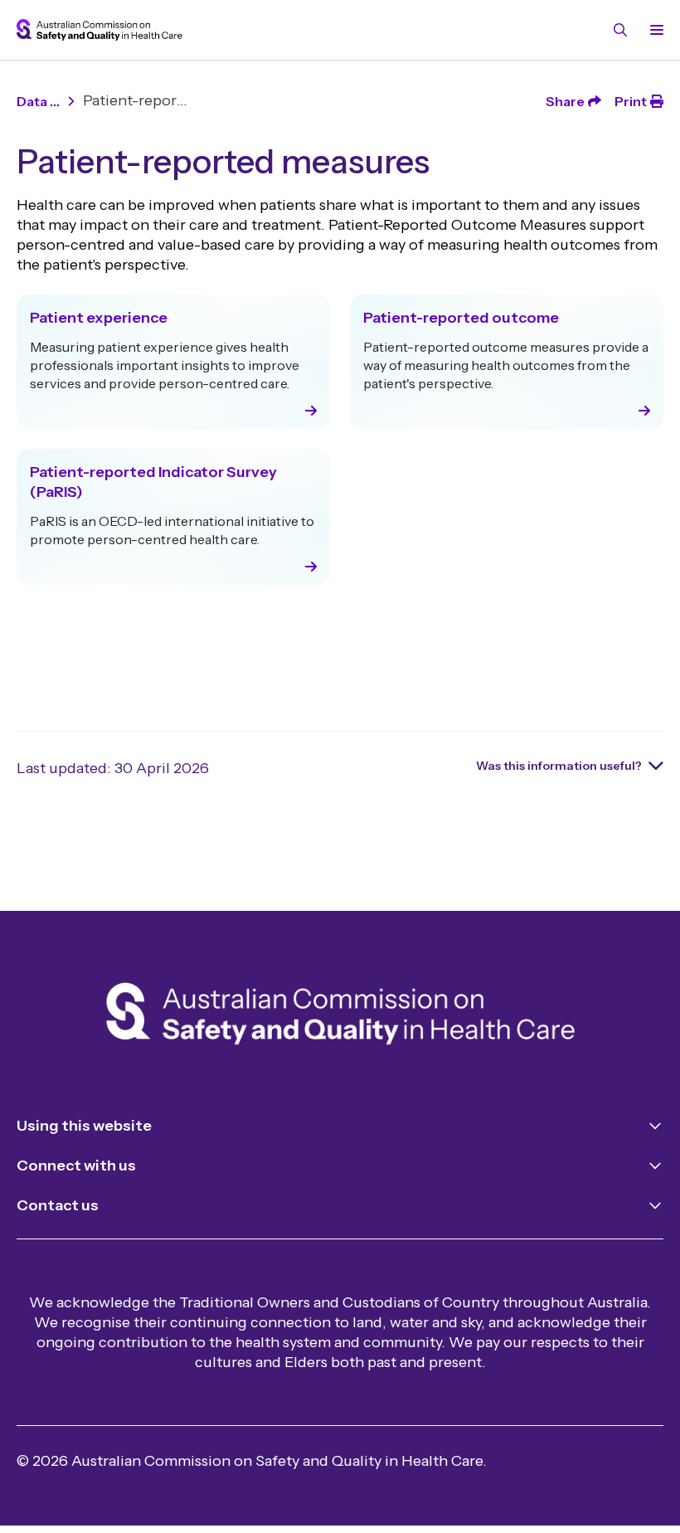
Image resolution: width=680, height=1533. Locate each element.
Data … (38, 101)
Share (565, 101)
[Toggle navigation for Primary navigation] (653, 30)
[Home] (340, 1017)
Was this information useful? (559, 765)
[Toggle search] (620, 29)
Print (630, 101)
